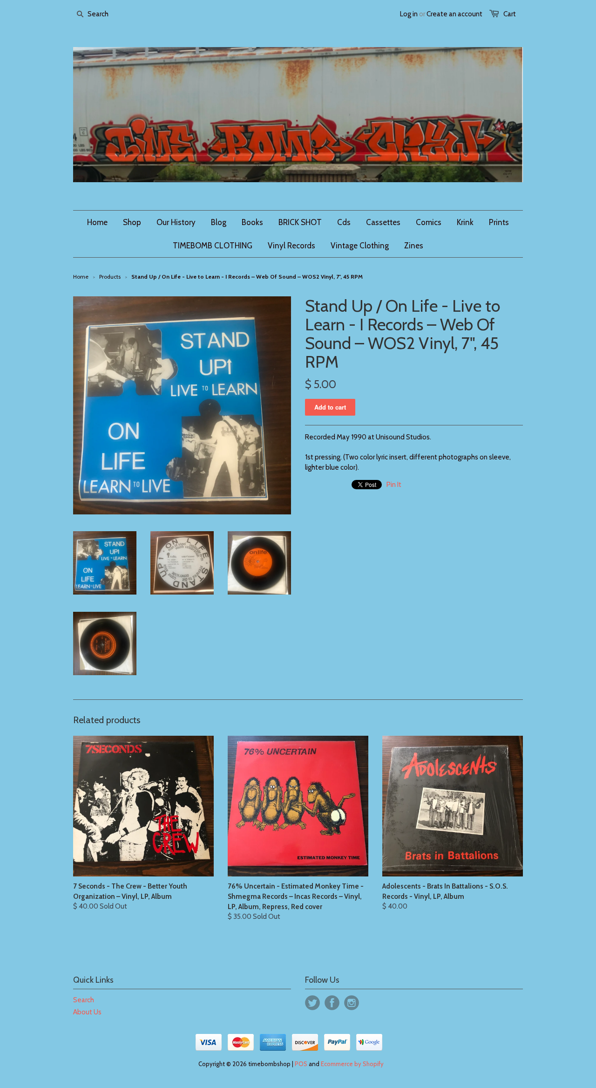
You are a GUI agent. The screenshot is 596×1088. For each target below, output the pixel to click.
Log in (409, 14)
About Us (87, 1012)
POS (301, 1063)
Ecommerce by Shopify (352, 1063)
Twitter (312, 1002)
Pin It (393, 484)
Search (83, 1000)
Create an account (454, 14)
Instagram (351, 1002)
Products (110, 276)
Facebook (332, 1002)
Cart (509, 14)
